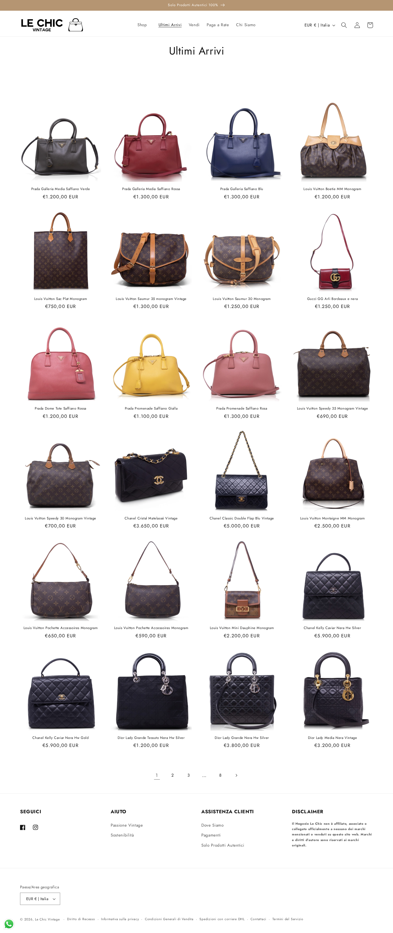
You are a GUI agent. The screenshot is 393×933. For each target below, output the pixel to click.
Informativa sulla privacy (120, 919)
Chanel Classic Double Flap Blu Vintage (242, 518)
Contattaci (258, 919)
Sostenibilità (122, 835)
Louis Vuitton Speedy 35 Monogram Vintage (332, 408)
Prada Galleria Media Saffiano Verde (60, 189)
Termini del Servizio (287, 919)
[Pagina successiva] (236, 775)
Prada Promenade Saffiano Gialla (151, 408)
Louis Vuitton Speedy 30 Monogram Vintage (60, 518)
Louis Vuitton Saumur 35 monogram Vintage (151, 299)
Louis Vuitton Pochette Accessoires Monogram (61, 628)
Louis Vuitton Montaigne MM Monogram (332, 518)
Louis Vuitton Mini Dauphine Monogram (242, 628)
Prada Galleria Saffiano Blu (241, 189)
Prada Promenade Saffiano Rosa (241, 408)
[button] (144, 25)
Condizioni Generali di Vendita (169, 919)
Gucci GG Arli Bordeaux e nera (332, 299)
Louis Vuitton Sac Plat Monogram (60, 299)
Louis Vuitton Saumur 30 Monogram (242, 299)
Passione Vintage (127, 825)
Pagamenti (211, 835)
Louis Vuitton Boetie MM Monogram (332, 189)
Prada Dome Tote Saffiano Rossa (60, 408)
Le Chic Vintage (47, 919)
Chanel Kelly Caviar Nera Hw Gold (60, 738)
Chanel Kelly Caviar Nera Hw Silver (332, 628)
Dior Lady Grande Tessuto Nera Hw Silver (151, 738)
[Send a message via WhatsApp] (9, 924)
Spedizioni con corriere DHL (222, 919)
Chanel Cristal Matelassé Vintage (151, 518)
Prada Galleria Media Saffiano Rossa (151, 189)
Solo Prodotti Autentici (222, 845)
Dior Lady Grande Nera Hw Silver (242, 738)
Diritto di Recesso (81, 919)
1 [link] (157, 775)
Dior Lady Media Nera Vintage (332, 738)
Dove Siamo (212, 825)
